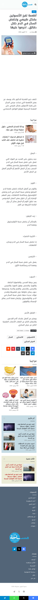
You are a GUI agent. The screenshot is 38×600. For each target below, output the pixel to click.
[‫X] (28, 349)
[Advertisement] (19, 77)
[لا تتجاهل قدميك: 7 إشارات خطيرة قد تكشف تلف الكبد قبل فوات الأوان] (30, 139)
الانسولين (30, 337)
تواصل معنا (31, 569)
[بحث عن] (35, 5)
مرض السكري (29, 341)
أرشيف (33, 559)
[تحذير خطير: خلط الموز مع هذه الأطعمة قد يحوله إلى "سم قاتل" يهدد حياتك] (10, 371)
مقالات (33, 523)
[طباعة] (23, 353)
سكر (10, 337)
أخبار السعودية (30, 501)
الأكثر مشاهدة (30, 562)
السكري (19, 337)
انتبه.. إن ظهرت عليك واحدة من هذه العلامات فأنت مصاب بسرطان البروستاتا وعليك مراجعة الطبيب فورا (10, 404)
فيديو (33, 520)
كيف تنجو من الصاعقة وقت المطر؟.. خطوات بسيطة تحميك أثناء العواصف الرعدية (25, 426)
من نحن (33, 578)
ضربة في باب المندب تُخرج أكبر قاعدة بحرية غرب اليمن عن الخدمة (26, 436)
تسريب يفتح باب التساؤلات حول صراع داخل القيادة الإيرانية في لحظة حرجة (26, 445)
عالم (34, 575)
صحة (34, 11)
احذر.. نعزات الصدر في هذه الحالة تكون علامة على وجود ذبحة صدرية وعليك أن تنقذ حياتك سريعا (28, 380)
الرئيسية (32, 566)
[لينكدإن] (23, 349)
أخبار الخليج (31, 498)
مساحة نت (32, 32)
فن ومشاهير (31, 517)
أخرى (33, 507)
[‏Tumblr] (18, 349)
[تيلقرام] (33, 353)
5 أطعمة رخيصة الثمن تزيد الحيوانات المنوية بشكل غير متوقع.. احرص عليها (28, 402)
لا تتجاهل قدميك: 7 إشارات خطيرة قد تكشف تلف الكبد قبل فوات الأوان (13, 140)
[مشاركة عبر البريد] (28, 353)
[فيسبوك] (33, 349)
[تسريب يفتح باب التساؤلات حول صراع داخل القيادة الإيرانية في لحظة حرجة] (9, 446)
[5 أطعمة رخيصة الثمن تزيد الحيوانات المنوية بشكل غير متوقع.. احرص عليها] (28, 393)
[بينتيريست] (13, 349)
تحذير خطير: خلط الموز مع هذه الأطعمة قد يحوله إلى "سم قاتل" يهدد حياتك (10, 380)
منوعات (33, 526)
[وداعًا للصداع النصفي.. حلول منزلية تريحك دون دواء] (30, 129)
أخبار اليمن (32, 504)
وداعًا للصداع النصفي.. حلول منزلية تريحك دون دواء (13, 128)
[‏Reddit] (8, 349)
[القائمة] (3, 5)
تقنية (33, 510)
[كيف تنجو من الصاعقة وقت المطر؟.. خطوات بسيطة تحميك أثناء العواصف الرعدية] (9, 427)
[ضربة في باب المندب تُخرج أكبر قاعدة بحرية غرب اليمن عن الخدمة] (9, 436)
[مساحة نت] (27, 4)
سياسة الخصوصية (29, 572)
